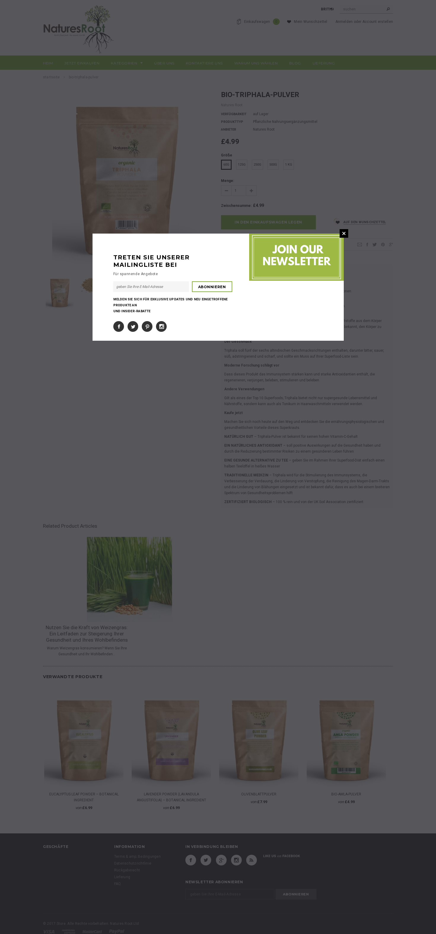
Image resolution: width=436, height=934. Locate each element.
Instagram (161, 326)
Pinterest (147, 326)
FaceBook (118, 326)
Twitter (133, 326)
